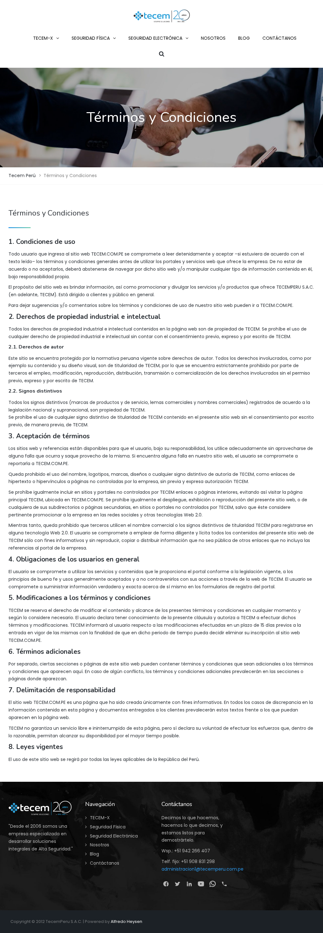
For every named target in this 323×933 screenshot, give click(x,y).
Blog (94, 854)
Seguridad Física (108, 827)
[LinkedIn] (189, 884)
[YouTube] (201, 884)
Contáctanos (104, 863)
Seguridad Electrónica (114, 836)
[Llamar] (224, 884)
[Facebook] (166, 884)
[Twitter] (177, 884)
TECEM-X (100, 818)
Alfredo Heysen (126, 921)
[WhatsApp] (212, 884)
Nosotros (99, 845)
